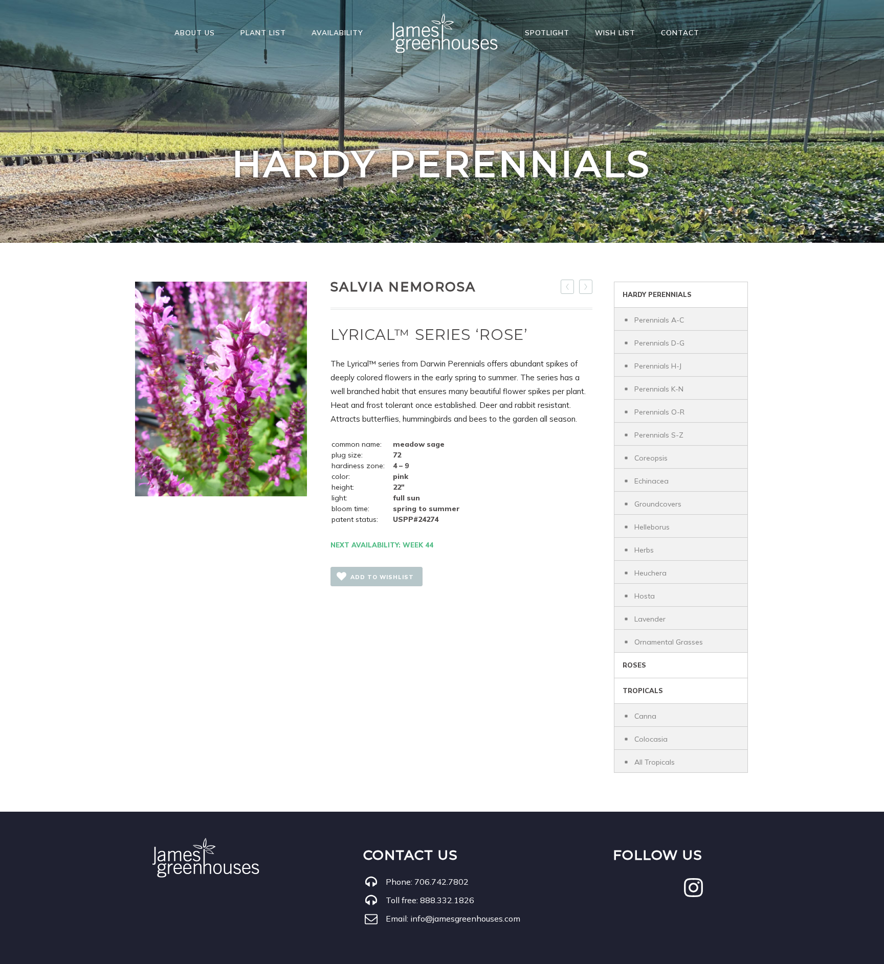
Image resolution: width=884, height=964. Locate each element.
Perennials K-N (658, 389)
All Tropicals (654, 762)
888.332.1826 (447, 900)
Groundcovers (657, 504)
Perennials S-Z (658, 435)
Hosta (644, 596)
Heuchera (650, 573)
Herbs (644, 550)
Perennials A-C (659, 320)
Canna (645, 716)
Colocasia (651, 739)
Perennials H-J (657, 366)
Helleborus (652, 527)
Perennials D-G (659, 343)
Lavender (650, 619)
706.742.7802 (441, 882)
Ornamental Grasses (668, 642)
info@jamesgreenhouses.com (465, 918)
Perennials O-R (659, 412)
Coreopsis (651, 458)
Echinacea (651, 481)
